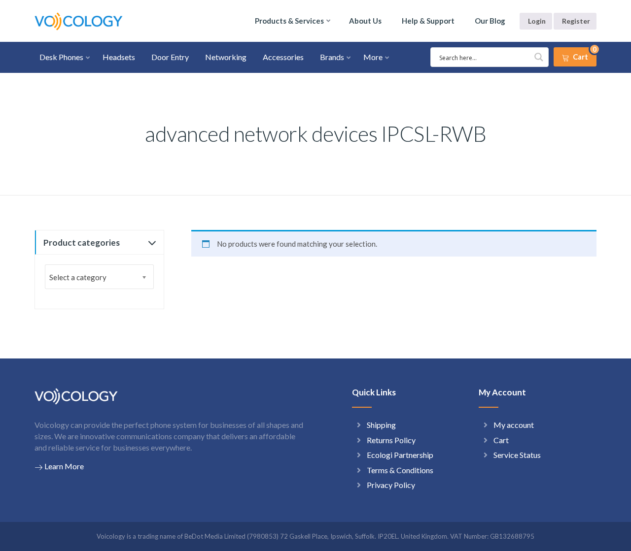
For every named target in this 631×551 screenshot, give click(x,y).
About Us (365, 20)
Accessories (283, 57)
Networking (225, 57)
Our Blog (490, 20)
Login (537, 21)
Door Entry (170, 57)
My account (513, 424)
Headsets (119, 57)
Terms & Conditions (400, 470)
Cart (501, 440)
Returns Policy (391, 440)
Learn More (64, 466)
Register (576, 21)
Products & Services (289, 20)
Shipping (381, 424)
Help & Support (428, 20)
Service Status (517, 454)
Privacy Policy (391, 484)
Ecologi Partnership (400, 454)
